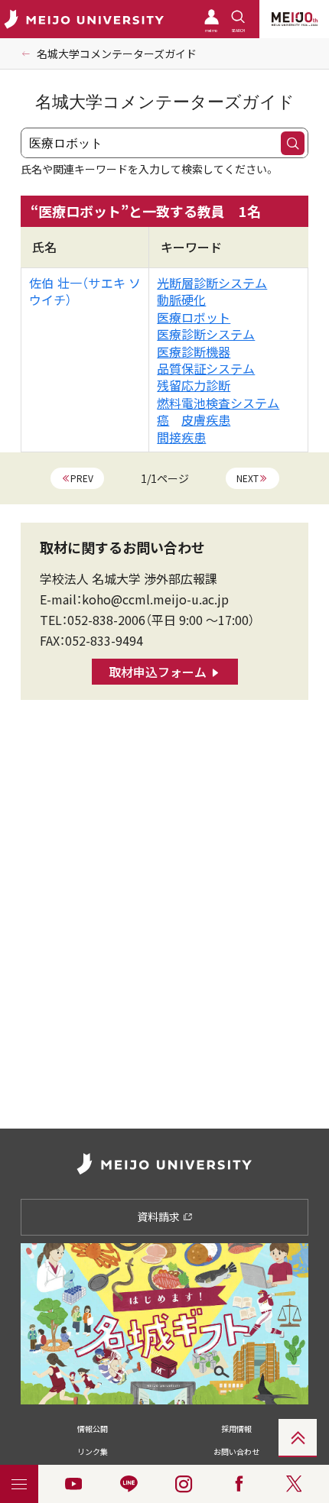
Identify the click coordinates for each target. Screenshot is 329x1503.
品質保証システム (206, 368)
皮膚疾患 (205, 419)
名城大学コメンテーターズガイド (117, 53)
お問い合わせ (236, 1451)
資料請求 (159, 1216)
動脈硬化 (181, 299)
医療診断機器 (193, 351)
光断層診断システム (212, 282)
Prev (81, 478)
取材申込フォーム (158, 671)
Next (247, 478)
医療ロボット (193, 317)
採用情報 (236, 1428)
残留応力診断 (193, 385)
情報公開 (92, 1428)
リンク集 (92, 1451)
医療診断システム (206, 334)
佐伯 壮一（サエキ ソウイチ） (85, 291)
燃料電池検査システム (218, 402)
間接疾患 (181, 437)
